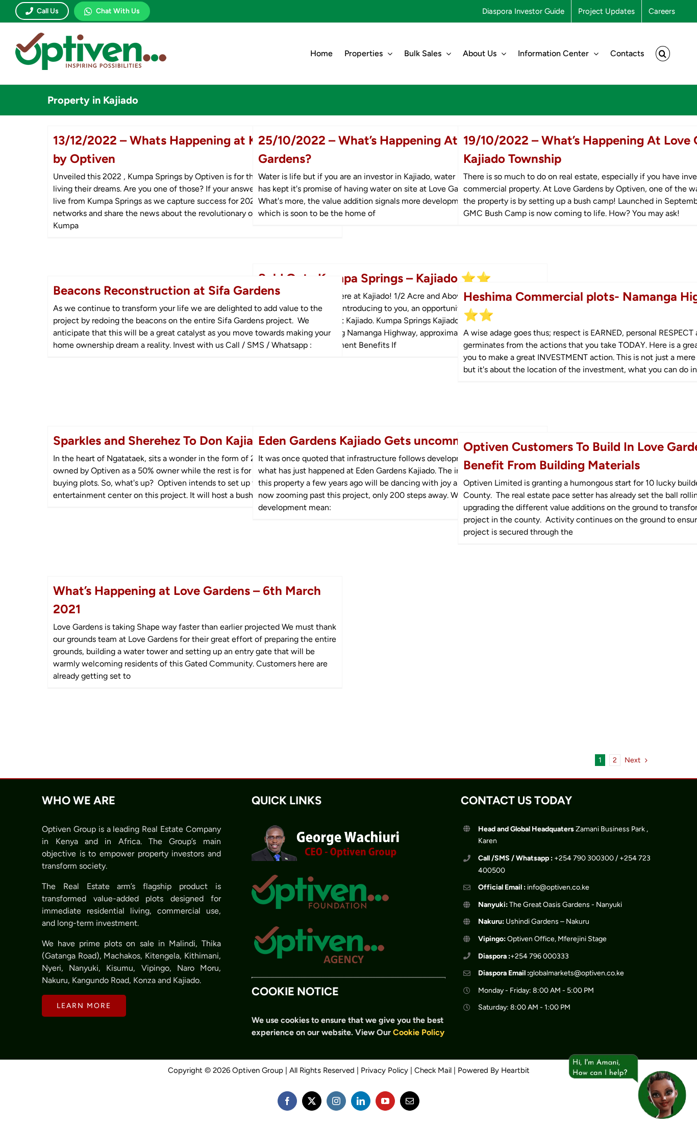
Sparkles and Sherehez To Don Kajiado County (183, 440)
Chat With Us (118, 11)
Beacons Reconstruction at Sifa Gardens (166, 290)
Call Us (48, 11)
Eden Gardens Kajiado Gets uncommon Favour (388, 440)
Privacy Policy (384, 1070)
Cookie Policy (418, 1032)
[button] (663, 53)
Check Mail (433, 1070)
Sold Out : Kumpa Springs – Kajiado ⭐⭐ (374, 278)
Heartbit (515, 1070)
